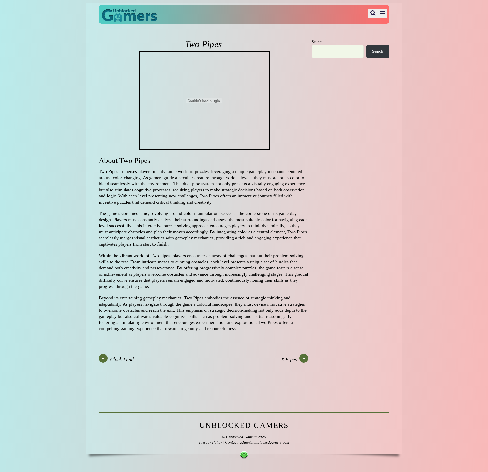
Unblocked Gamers (241, 437)
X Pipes (293, 359)
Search (317, 42)
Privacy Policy (210, 442)
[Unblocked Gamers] (129, 18)
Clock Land (118, 359)
